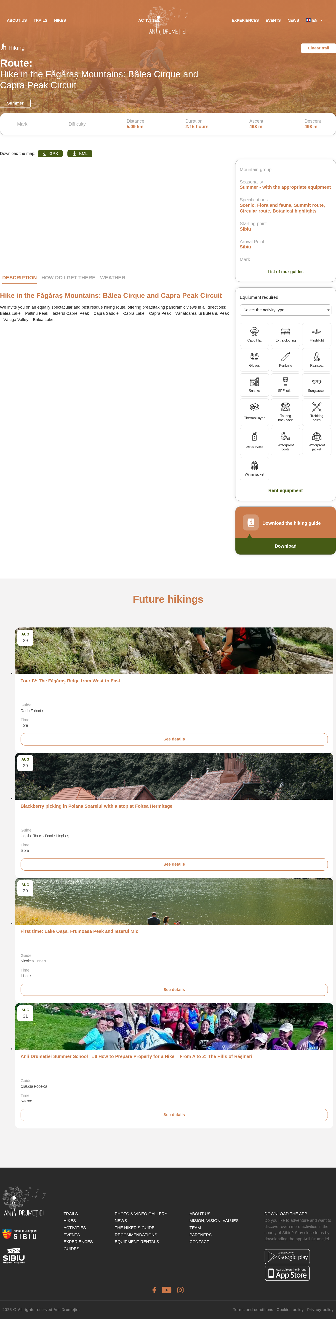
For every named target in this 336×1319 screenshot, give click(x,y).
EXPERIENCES (245, 20)
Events (72, 1235)
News (293, 20)
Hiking (16, 47)
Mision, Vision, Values (214, 1220)
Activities (75, 1227)
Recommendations (136, 1235)
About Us (17, 20)
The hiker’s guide (135, 1227)
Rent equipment (285, 490)
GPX (53, 153)
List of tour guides (286, 271)
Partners (200, 1235)
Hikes (60, 20)
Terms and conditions (253, 1309)
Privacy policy (320, 1309)
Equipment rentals (137, 1241)
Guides (71, 1248)
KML (83, 153)
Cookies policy (290, 1309)
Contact (199, 1241)
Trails (40, 20)
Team (195, 1227)
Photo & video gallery (141, 1213)
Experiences (78, 1241)
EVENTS (273, 20)
